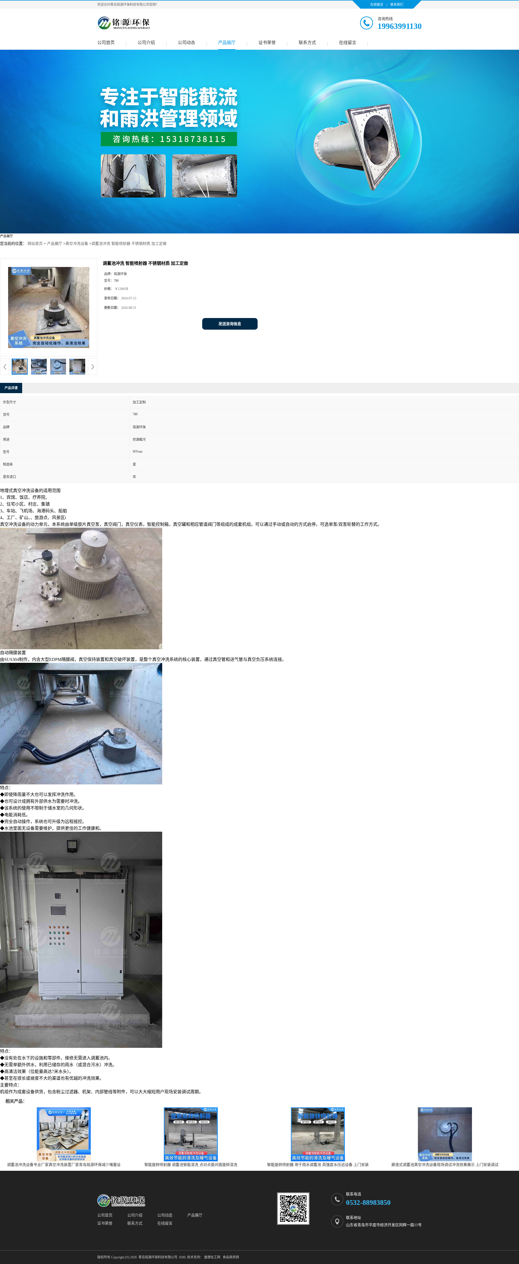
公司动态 (186, 42)
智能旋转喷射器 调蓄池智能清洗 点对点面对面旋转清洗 (190, 1165)
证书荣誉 (267, 42)
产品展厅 (226, 42)
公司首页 (106, 42)
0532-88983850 (368, 1202)
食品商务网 (231, 1257)
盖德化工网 (212, 1257)
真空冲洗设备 (76, 244)
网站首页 (35, 244)
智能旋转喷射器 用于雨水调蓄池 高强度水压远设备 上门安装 (318, 1165)
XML (182, 1257)
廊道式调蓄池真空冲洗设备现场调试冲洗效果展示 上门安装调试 (444, 1165)
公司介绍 (146, 42)
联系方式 (307, 42)
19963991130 (400, 26)
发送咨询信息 (229, 324)
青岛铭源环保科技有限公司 (157, 1257)
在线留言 (376, 4)
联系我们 (396, 4)
